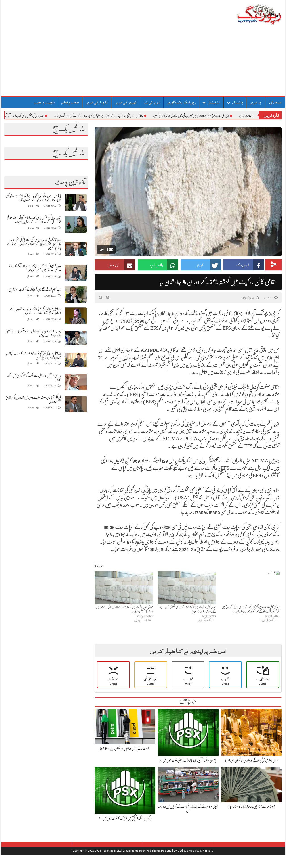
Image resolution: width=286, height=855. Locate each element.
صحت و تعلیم (70, 102)
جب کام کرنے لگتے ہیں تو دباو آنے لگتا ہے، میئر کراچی (34, 289)
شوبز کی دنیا (152, 102)
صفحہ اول (275, 102)
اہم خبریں (256, 102)
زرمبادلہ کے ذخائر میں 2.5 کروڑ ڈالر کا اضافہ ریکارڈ (251, 806)
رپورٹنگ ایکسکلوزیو (181, 102)
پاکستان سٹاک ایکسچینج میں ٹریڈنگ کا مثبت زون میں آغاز (125, 818)
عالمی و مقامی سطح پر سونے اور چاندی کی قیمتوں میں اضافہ (251, 760)
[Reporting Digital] (249, 14)
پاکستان (237, 102)
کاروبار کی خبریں (97, 102)
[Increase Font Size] (108, 297)
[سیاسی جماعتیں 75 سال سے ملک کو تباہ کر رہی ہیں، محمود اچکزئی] (75, 382)
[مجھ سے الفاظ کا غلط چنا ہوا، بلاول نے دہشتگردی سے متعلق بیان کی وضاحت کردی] (75, 338)
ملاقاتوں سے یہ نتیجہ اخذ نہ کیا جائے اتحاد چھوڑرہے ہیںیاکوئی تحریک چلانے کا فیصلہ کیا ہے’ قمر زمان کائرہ (132, 115)
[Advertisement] (143, 62)
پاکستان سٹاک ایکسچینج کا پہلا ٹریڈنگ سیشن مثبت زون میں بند (188, 760)
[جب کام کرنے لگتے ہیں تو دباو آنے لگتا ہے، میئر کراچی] (75, 294)
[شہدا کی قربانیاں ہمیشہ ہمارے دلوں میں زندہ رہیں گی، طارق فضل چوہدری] (75, 404)
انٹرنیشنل (214, 102)
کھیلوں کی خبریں (126, 102)
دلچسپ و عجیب (44, 102)
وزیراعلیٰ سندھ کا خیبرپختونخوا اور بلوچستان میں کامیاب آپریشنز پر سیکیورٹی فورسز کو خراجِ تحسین (224, 115)
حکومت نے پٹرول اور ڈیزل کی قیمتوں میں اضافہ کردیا (125, 748)
